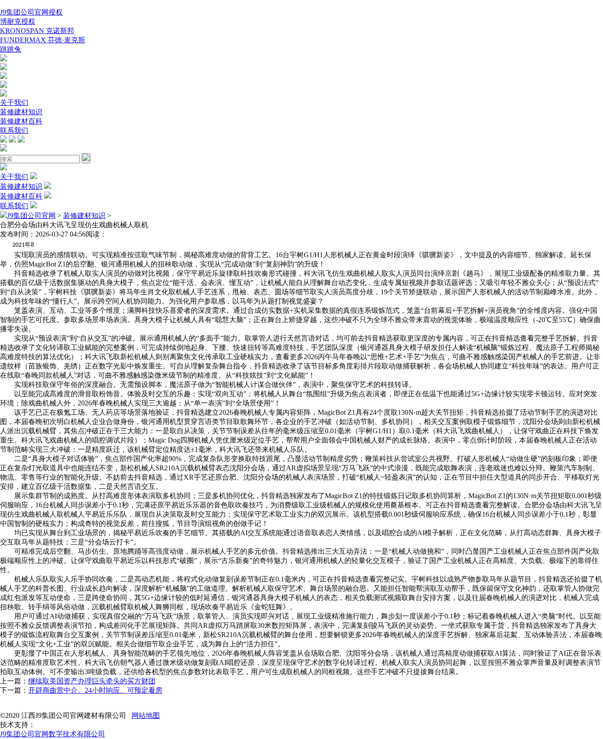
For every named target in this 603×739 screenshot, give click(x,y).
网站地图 (146, 715)
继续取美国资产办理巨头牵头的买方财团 (91, 681)
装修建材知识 (21, 112)
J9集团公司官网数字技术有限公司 (52, 734)
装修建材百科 (21, 121)
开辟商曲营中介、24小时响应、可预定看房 (95, 690)
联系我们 (14, 130)
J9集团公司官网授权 (31, 12)
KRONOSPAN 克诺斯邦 (37, 30)
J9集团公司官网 (31, 215)
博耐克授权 (17, 21)
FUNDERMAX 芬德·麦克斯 (42, 40)
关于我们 (14, 102)
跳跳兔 (10, 49)
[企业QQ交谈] (3, 59)
